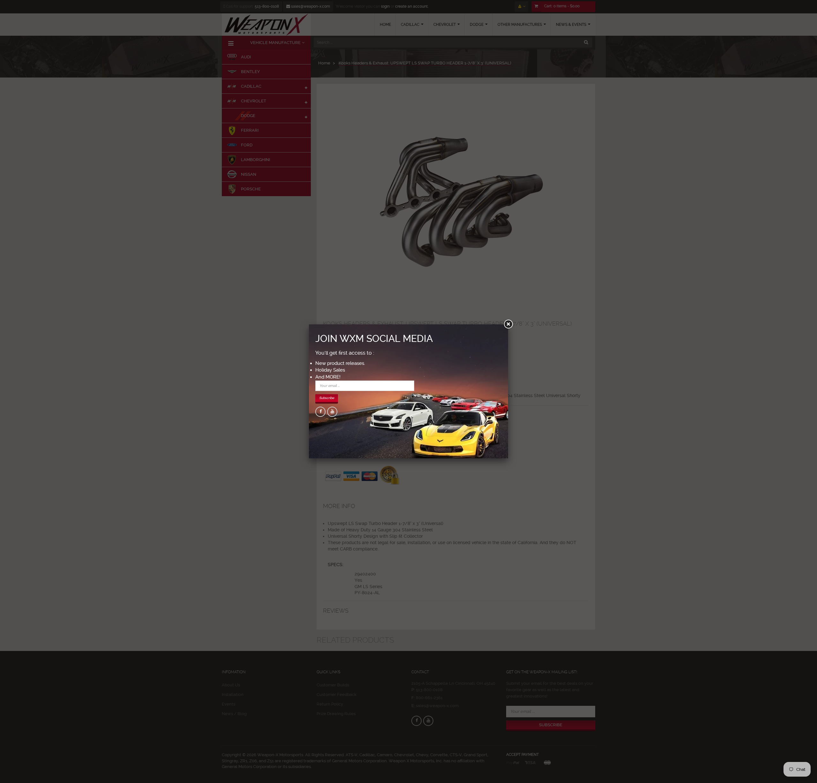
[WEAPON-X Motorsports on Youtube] (332, 412)
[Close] (508, 324)
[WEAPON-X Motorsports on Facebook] (320, 412)
